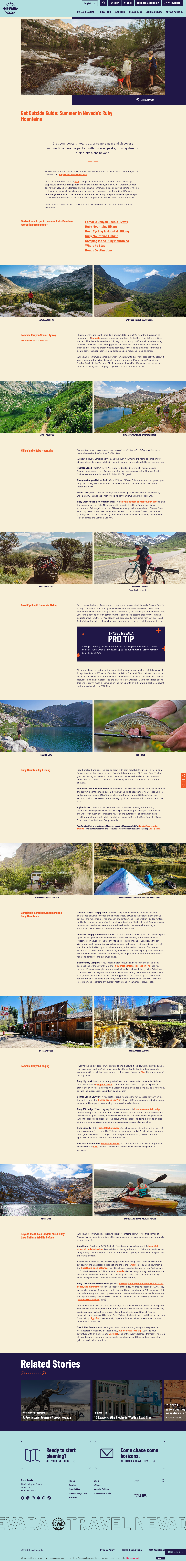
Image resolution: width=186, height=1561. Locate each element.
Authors (73, 1497)
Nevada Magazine (174, 11)
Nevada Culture (101, 1489)
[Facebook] (22, 1498)
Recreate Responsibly (148, 2)
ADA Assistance (157, 1549)
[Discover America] (149, 1495)
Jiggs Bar (95, 1318)
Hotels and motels (110, 1143)
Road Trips (120, 11)
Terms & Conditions (132, 1549)
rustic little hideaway (108, 1128)
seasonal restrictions (88, 1299)
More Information (133, 1558)
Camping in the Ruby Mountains (107, 241)
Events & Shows (154, 11)
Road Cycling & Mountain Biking (107, 231)
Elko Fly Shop (154, 828)
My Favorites (174, 2)
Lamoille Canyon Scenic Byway (106, 222)
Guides (72, 1485)
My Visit (128, 2)
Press (72, 1480)
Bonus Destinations (99, 250)
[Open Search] (103, 3)
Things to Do (104, 11)
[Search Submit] (163, 1480)
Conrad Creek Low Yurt (109, 1100)
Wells (134, 1264)
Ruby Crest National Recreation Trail (132, 965)
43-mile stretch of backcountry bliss (139, 501)
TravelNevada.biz (102, 1493)
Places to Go (135, 11)
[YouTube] (43, 1498)
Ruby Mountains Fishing (101, 236)
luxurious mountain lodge (147, 1109)
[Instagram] (33, 1498)
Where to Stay (95, 245)
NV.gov (97, 1485)
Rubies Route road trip (130, 1330)
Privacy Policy (107, 1549)
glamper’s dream (103, 1084)
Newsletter (74, 1489)
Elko (77, 181)
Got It (160, 1558)
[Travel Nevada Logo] (10, 8)
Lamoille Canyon (147, 100)
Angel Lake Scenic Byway (94, 1267)
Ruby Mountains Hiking (101, 226)
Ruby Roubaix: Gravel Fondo (142, 649)
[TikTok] (49, 1498)
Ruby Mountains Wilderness (73, 174)
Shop (116, 2)
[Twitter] (27, 1498)
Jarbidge (113, 1333)
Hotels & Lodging (85, 11)
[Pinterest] (38, 1498)
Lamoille (95, 338)
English (87, 3)
